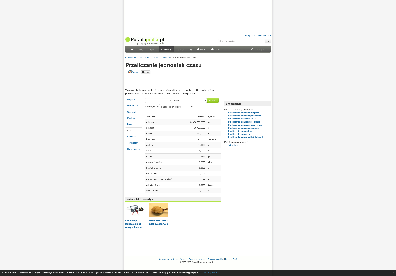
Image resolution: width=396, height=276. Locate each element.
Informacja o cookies (215, 259)
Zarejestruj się (264, 35)
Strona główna (165, 259)
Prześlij (146, 72)
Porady (141, 49)
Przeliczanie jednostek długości (243, 112)
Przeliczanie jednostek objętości (243, 118)
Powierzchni (132, 105)
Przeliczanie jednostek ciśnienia (243, 127)
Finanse (216, 49)
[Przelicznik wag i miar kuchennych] (158, 210)
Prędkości (131, 118)
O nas (175, 259)
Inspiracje (180, 49)
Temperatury (132, 142)
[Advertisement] (173, 80)
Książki (202, 49)
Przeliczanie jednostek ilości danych (245, 137)
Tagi (190, 49)
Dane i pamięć (133, 148)
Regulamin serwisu (197, 259)
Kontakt (228, 259)
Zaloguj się (250, 35)
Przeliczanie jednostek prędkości (244, 121)
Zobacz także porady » (140, 199)
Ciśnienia (131, 136)
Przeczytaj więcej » (210, 272)
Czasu (130, 130)
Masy (129, 124)
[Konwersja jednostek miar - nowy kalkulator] (134, 210)
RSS (235, 259)
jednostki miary (235, 144)
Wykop (135, 72)
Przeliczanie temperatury (240, 131)
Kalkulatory (166, 49)
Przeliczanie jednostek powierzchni (245, 115)
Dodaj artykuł (259, 49)
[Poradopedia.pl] (144, 40)
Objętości (131, 111)
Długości (131, 99)
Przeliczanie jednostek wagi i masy (245, 124)
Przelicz (213, 100)
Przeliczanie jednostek (239, 134)
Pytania (153, 49)
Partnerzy (183, 259)
